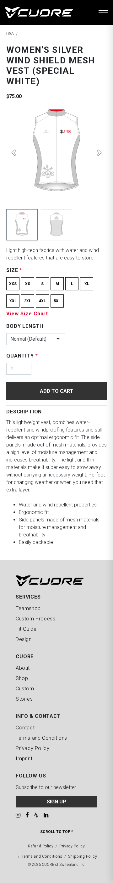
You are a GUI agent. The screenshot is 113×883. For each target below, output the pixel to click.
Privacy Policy (32, 748)
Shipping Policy (82, 856)
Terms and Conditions (41, 738)
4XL (42, 301)
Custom (25, 689)
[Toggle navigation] (103, 12)
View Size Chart (27, 314)
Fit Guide (26, 629)
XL (86, 284)
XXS (13, 284)
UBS (9, 34)
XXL (13, 301)
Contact (25, 728)
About (23, 668)
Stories (24, 699)
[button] (13, 153)
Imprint (24, 759)
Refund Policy (40, 846)
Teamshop (28, 608)
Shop (22, 678)
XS (27, 284)
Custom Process (35, 619)
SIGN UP (56, 802)
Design (24, 639)
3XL (27, 301)
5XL (57, 301)
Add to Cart (56, 391)
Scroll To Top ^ (56, 832)
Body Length (24, 326)
